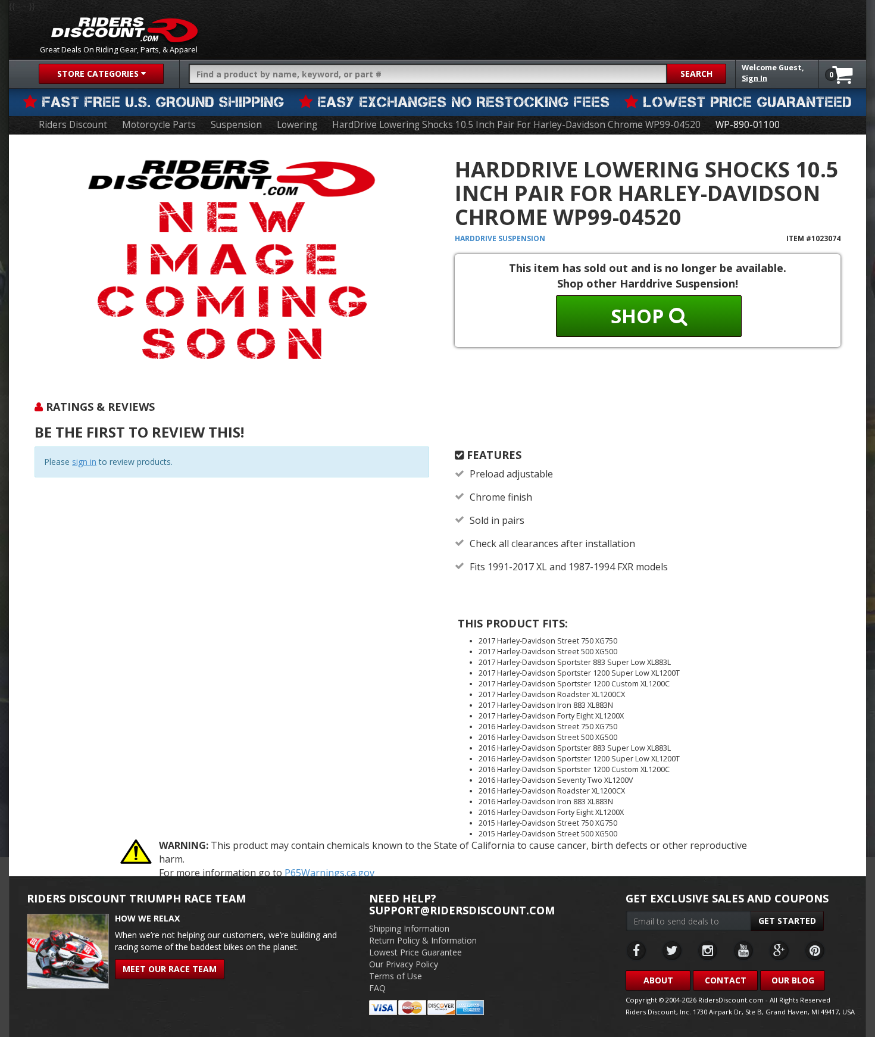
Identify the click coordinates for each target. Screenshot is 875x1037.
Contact (725, 980)
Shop (640, 315)
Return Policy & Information (423, 940)
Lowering (297, 124)
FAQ (377, 988)
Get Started (787, 920)
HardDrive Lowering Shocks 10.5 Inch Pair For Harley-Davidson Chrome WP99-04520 (516, 124)
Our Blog (792, 980)
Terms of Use (395, 976)
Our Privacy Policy (403, 964)
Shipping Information (409, 928)
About (658, 980)
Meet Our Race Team (170, 968)
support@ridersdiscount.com (462, 910)
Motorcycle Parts (159, 124)
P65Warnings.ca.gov (329, 872)
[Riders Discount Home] (124, 30)
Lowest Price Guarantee (415, 952)
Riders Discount (73, 124)
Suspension (236, 124)
